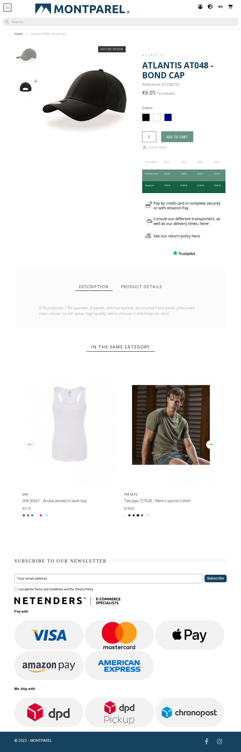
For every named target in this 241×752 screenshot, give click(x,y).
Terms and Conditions (49, 589)
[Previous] (30, 444)
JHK (25, 494)
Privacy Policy (84, 589)
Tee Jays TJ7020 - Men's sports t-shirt (157, 500)
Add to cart (177, 136)
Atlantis (153, 55)
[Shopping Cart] (230, 6)
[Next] (210, 444)
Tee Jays (131, 494)
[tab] (93, 287)
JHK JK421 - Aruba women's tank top (55, 500)
